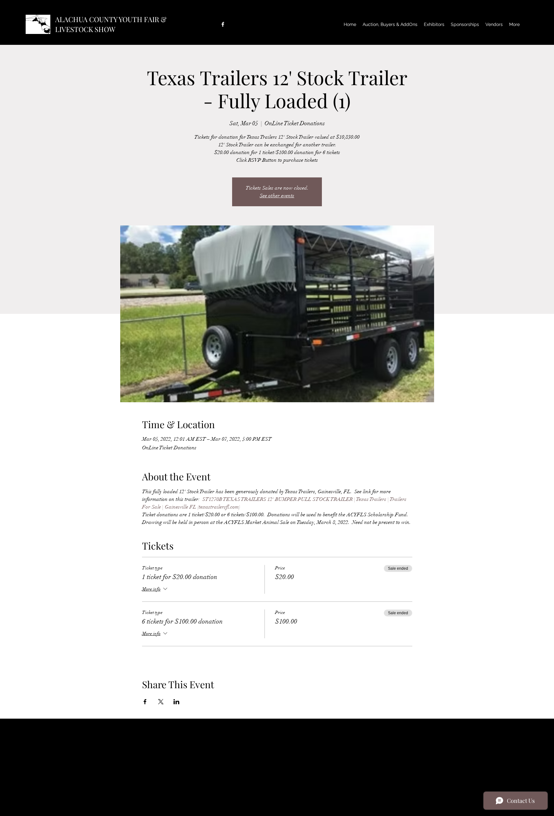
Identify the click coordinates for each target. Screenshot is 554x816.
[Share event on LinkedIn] (176, 701)
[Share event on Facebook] (145, 701)
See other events (277, 195)
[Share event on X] (161, 701)
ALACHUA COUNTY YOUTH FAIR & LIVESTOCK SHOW (110, 24)
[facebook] (223, 24)
